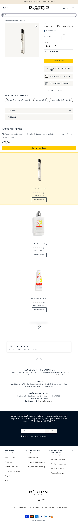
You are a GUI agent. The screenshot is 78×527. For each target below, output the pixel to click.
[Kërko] (3, 15)
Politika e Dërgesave (57, 468)
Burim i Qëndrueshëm (12, 471)
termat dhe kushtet (40, 436)
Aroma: (46, 51)
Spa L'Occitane (34, 508)
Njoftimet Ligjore (56, 455)
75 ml (56, 46)
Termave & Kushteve (55, 375)
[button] (4, 8)
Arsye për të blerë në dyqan (37, 467)
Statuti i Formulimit (11, 467)
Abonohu (51, 431)
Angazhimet (9, 476)
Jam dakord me (35, 436)
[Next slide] (37, 358)
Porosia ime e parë (34, 457)
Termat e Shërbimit (57, 473)
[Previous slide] (41, 358)
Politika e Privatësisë (58, 459)
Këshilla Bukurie (10, 457)
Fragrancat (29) (41, 100)
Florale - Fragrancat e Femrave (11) (18, 100)
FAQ (29, 453)
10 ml (48, 46)
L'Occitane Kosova (41, 520)
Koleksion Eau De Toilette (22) (61, 100)
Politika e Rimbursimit (58, 464)
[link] (39, 178)
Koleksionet (9, 453)
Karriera (13, 507)
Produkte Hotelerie (47, 508)
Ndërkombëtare (62, 508)
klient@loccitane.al (46, 401)
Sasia (63, 34)
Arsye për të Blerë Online (36, 462)
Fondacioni (22, 508)
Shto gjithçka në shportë (39, 148)
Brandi (7, 480)
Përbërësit (8, 462)
